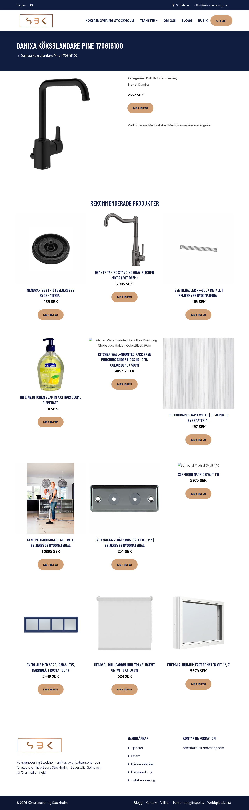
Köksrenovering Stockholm (109, 20)
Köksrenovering (165, 78)
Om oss (169, 20)
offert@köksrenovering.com (211, 5)
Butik (203, 20)
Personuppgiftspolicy (188, 802)
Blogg (186, 20)
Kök (149, 78)
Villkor (165, 802)
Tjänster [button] (147, 20)
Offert (221, 21)
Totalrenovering (143, 780)
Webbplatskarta (219, 802)
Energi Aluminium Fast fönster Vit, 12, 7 (198, 664)
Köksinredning (141, 772)
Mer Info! (140, 108)
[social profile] (31, 5)
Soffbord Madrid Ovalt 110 (198, 474)
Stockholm (183, 5)
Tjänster (137, 748)
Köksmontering (142, 764)
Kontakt (151, 802)
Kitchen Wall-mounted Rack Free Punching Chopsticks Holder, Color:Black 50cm (124, 359)
